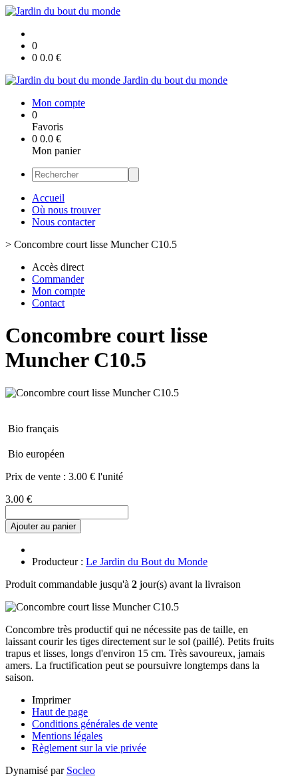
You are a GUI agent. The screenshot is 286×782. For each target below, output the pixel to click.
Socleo (81, 770)
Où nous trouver (66, 209)
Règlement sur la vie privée (89, 747)
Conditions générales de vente (95, 723)
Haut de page (60, 711)
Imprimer (51, 700)
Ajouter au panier (43, 526)
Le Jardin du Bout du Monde (147, 561)
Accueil (48, 197)
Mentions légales (67, 735)
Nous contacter (63, 221)
